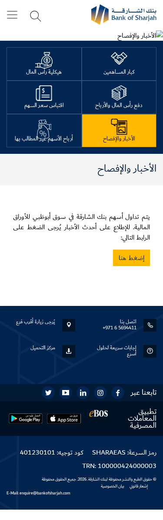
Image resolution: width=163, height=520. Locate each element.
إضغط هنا (131, 257)
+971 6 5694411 (119, 328)
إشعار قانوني (139, 486)
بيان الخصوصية (112, 486)
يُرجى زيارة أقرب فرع (35, 322)
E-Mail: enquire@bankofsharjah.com (38, 493)
